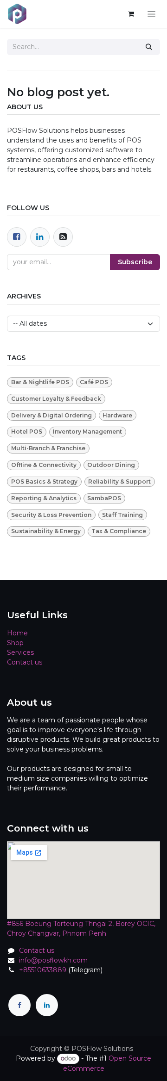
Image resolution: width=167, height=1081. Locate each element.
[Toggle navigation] (151, 14)
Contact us (24, 662)
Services (20, 652)
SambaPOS (104, 498)
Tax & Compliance (118, 531)
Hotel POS (26, 431)
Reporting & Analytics (44, 498)
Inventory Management (87, 431)
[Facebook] (16, 237)
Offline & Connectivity (44, 464)
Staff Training (122, 514)
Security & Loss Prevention (51, 514)
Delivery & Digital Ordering (51, 415)
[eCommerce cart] (130, 14)
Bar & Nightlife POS (40, 382)
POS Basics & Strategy (44, 481)
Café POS (94, 382)
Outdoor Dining (111, 464)
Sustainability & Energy (46, 531)
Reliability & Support (119, 481)
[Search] (149, 47)
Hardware (117, 415)
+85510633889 (42, 970)
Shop (15, 643)
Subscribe (135, 262)
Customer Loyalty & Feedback (56, 398)
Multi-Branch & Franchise (48, 448)
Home (17, 633)
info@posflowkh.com (53, 960)
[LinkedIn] (47, 1005)
